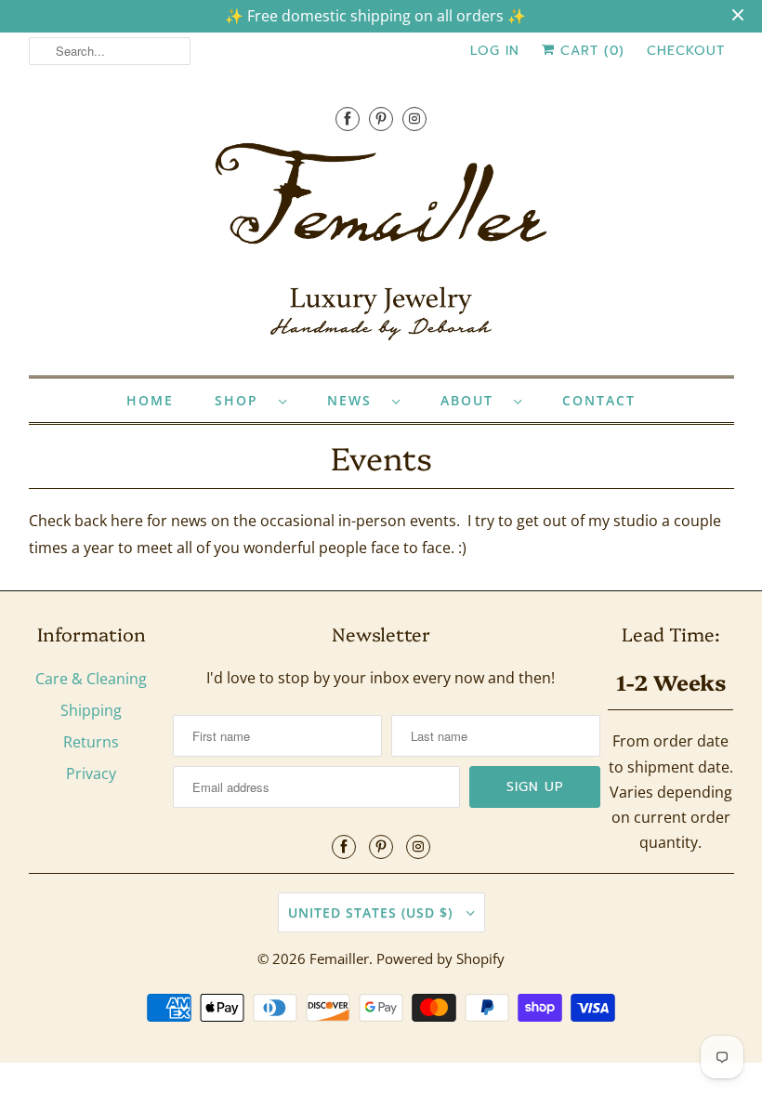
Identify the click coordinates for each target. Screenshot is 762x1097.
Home (150, 400)
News (355, 400)
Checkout (686, 50)
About (472, 400)
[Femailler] (381, 248)
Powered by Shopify (440, 958)
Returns (91, 742)
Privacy (91, 773)
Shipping (91, 710)
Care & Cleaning (91, 678)
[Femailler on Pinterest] (381, 118)
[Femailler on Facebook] (347, 118)
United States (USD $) (372, 912)
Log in (494, 50)
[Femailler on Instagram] (414, 118)
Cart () (589, 50)
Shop (242, 400)
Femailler (339, 958)
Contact (599, 400)
